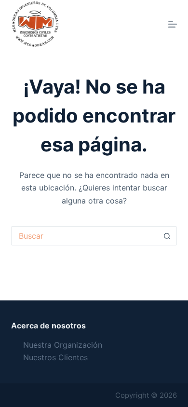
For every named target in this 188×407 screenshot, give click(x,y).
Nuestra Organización (62, 345)
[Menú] (172, 24)
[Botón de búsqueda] (167, 235)
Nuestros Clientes (55, 357)
